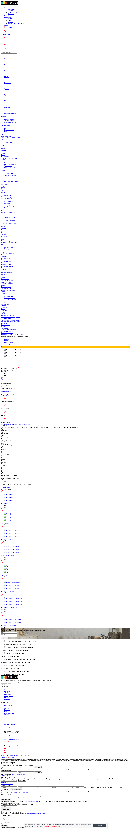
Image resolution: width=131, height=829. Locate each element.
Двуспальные (8, 166)
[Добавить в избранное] (19, 368)
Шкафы (3, 148)
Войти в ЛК (4, 782)
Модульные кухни (6, 271)
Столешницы (5, 279)
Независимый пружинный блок (10, 321)
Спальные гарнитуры (7, 184)
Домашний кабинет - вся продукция (12, 334)
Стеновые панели (6, 282)
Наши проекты (12, 12)
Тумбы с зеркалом (9, 220)
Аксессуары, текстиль (7, 266)
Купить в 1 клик (12, 395)
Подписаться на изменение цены (11, 379)
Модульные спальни (7, 186)
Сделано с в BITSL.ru (8, 757)
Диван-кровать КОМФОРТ (9, 625)
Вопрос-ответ (8, 705)
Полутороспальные (10, 164)
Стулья (3, 277)
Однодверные (8, 201)
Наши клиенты (8, 694)
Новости (10, 10)
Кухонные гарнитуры (7, 269)
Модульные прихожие (7, 225)
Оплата (10, 20)
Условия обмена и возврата (16, 23)
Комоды (3, 151)
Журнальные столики (10, 173)
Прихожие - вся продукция (9, 242)
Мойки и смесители (7, 283)
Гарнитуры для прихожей (8, 223)
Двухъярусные (8, 247)
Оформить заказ (5, 799)
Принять (99, 825)
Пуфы (6, 131)
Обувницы (4, 236)
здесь (10, 415)
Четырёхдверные (9, 206)
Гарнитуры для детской (8, 253)
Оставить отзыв (5, 487)
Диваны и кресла (6, 156)
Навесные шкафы (6, 274)
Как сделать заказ (9, 713)
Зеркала (3, 190)
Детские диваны (6, 264)
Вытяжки (3, 285)
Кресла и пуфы (5, 125)
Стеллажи (4, 150)
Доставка (10, 18)
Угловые (6, 208)
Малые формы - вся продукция (10, 317)
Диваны (3, 116)
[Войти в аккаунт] (65, 41)
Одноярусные (8, 249)
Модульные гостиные (7, 147)
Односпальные (8, 162)
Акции (6, 25)
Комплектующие (6, 195)
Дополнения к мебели (7, 315)
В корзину (4, 395)
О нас (6, 7)
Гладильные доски (6, 304)
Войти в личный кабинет (20, 792)
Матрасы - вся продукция (8, 329)
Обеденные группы (7, 280)
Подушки (4, 326)
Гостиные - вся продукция (9, 158)
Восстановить (22, 780)
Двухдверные (8, 203)
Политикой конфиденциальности (35, 769)
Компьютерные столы (7, 261)
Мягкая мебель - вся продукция (10, 137)
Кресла (6, 128)
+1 (1, 614)
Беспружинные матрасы (8, 318)
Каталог (6, 15)
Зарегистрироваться (18, 774)
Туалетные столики (10, 175)
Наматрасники (5, 325)
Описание (4, 424)
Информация (8, 17)
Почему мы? (26, 424)
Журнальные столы (10, 296)
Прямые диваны (9, 119)
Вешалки (3, 230)
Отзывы (20, 424)
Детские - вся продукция (8, 267)
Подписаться (5, 809)
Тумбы (3, 139)
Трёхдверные (8, 205)
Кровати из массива (10, 167)
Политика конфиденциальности (10, 755)
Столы (3, 153)
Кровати (3, 134)
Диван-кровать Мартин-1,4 (9, 607)
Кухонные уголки (6, 136)
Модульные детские (7, 252)
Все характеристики (7, 391)
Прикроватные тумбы (11, 181)
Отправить (4, 638)
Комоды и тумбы (6, 258)
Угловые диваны (9, 120)
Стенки (3, 145)
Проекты (7, 691)
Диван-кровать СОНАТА (8, 591)
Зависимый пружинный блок (10, 320)
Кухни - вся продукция (8, 290)
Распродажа (10, 27)
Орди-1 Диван (5, 575)
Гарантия (10, 22)
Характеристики (12, 424)
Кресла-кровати (9, 130)
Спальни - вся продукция (8, 197)
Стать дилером (8, 696)
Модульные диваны (10, 122)
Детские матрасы (6, 323)
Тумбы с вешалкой (10, 219)
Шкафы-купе (5, 211)
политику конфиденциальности (52, 826)
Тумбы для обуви (9, 217)
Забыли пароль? (5, 775)
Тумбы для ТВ (8, 142)
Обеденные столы (9, 298)
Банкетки (3, 238)
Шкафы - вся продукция (8, 212)
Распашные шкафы (6, 198)
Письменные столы (7, 260)
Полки (3, 155)
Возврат (6, 711)
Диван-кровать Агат (7, 503)
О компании (11, 9)
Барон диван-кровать (7, 555)
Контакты (11, 14)
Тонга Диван (5, 523)
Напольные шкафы (6, 272)
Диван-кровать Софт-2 (8, 539)
